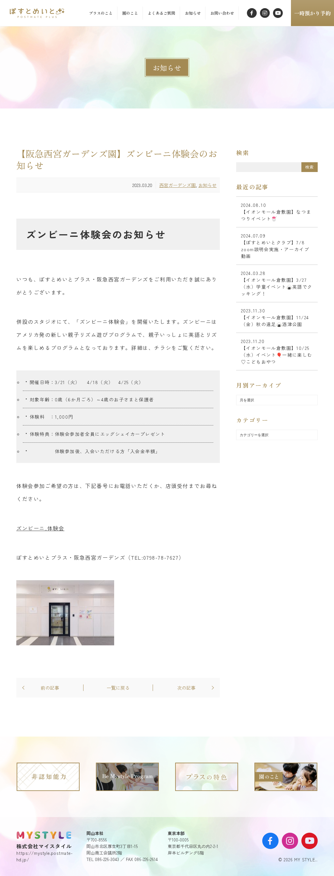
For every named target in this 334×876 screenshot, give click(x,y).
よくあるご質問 (161, 13)
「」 (38, 13)
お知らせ (193, 13)
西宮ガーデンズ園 (177, 185)
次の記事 (186, 687)
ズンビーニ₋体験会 (40, 528)
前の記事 (50, 687)
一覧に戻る (118, 687)
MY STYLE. (44, 835)
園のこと (130, 13)
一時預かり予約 (312, 13)
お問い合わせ (222, 13)
